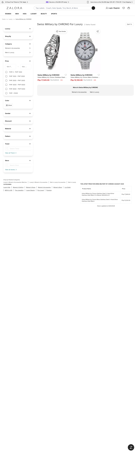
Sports (54, 14)
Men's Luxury (94, 92)
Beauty (44, 14)
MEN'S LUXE (8, 190)
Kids (24, 14)
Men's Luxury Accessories (57, 182)
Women (8, 14)
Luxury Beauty (30, 190)
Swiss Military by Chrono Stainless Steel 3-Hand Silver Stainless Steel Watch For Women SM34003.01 (98, 194)
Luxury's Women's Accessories (38, 182)
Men (17, 14)
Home (4, 19)
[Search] (93, 8)
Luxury (34, 14)
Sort (128, 24)
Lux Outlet (68, 187)
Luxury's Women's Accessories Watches (15, 182)
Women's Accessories (79, 92)
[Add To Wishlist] (65, 75)
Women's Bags (57, 187)
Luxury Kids (6, 187)
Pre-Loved (40, 190)
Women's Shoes (30, 187)
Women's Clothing (18, 187)
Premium (49, 190)
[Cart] (128, 8)
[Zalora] (14, 8)
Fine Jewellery (19, 190)
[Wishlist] (123, 8)
